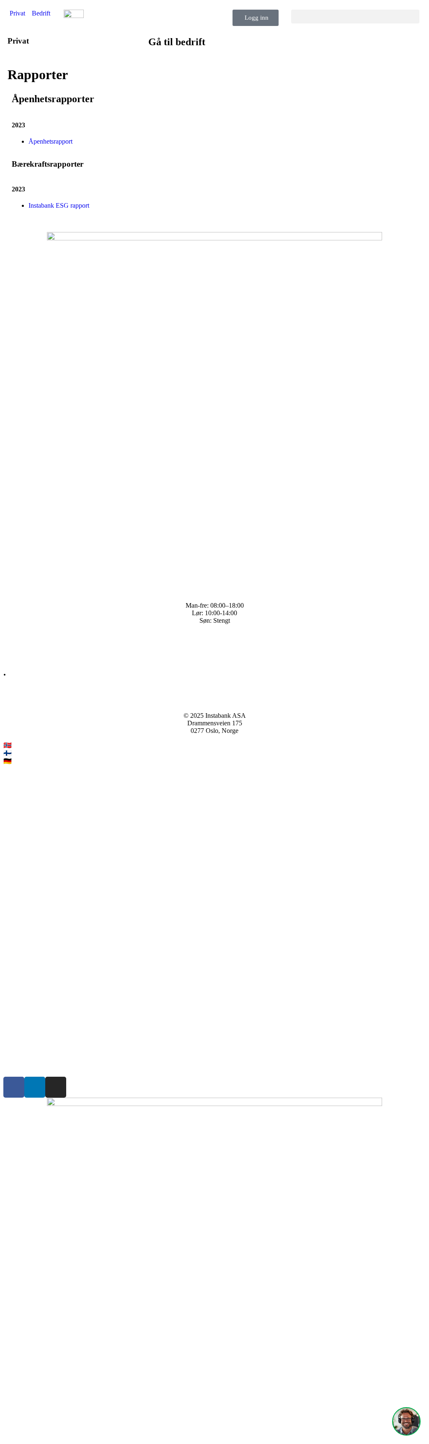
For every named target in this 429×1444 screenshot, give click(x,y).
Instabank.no (30, 745)
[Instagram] (55, 1087)
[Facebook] (13, 1087)
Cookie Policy (22, 1058)
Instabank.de (30, 761)
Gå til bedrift (176, 41)
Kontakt (14, 656)
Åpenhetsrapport (50, 141)
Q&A (10, 642)
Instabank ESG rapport (58, 205)
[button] (355, 16)
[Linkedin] (34, 1087)
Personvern (18, 1044)
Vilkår (11, 1030)
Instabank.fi (28, 753)
